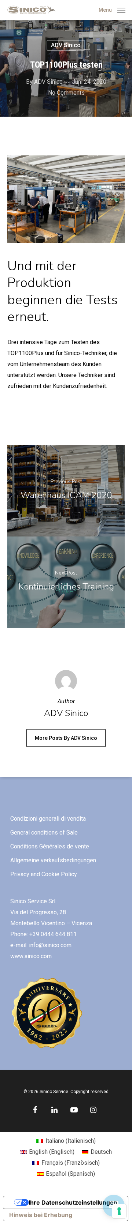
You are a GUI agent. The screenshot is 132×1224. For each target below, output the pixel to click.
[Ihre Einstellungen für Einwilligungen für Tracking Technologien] (119, 1211)
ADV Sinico (66, 45)
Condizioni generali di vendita (48, 818)
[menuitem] (66, 1141)
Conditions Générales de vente (49, 846)
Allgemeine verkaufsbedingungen (53, 860)
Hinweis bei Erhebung (40, 1215)
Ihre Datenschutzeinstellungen (73, 1202)
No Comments (66, 92)
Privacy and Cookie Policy (43, 874)
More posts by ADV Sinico (66, 738)
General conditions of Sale (44, 832)
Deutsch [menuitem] (101, 1151)
